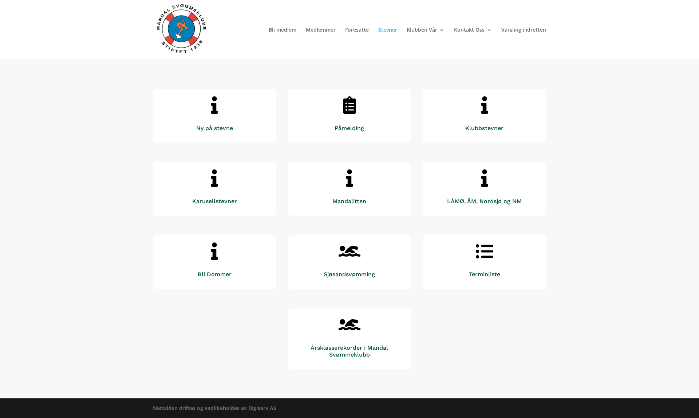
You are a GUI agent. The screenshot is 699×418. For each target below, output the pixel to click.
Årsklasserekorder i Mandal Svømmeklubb (349, 351)
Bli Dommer (215, 274)
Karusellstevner (214, 201)
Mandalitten (349, 201)
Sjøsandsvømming (349, 274)
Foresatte (357, 30)
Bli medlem (282, 30)
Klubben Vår (422, 30)
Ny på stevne (214, 128)
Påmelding (349, 128)
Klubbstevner (484, 128)
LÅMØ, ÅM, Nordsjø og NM (484, 201)
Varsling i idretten (523, 30)
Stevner (387, 30)
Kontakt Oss (469, 30)
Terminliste (484, 274)
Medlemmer (321, 30)
